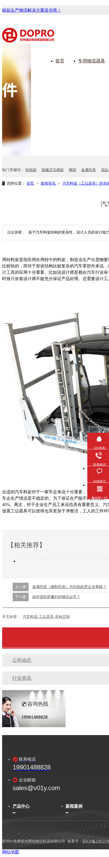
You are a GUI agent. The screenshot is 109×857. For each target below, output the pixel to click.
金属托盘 (88, 170)
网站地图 (10, 852)
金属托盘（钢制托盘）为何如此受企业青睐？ (69, 587)
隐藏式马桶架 (53, 170)
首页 (59, 60)
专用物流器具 (91, 60)
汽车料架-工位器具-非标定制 (46, 617)
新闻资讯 (49, 183)
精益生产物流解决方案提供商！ (31, 10)
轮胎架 (31, 170)
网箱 (72, 170)
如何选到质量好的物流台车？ (56, 597)
